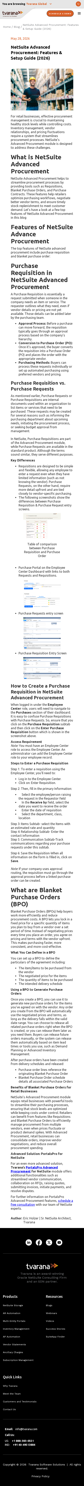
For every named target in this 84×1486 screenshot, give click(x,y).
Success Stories (55, 1328)
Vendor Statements (14, 1344)
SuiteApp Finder (55, 1336)
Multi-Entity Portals (14, 1321)
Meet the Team (12, 1393)
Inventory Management (16, 1328)
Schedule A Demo (60, 14)
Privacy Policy (40, 1476)
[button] (39, 4)
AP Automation (11, 1336)
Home (7, 26)
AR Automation (11, 1313)
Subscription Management (18, 1360)
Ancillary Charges (13, 1352)
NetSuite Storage (13, 1305)
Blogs (49, 1305)
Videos (50, 1321)
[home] (17, 14)
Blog (17, 26)
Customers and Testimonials (20, 1401)
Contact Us (9, 1409)
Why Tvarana (10, 1386)
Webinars (51, 1313)
